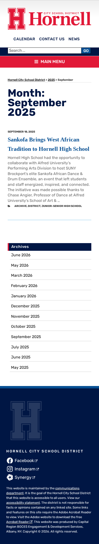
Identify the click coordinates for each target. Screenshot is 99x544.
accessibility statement (23, 502)
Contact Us (51, 39)
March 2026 (21, 275)
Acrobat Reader (17, 522)
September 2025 (26, 336)
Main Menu (53, 61)
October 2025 (23, 326)
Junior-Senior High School (62, 206)
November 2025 (25, 316)
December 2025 (25, 306)
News (74, 39)
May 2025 (20, 367)
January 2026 (23, 296)
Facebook (24, 460)
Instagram (25, 469)
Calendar (24, 39)
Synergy (23, 477)
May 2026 (20, 265)
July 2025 (20, 347)
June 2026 (21, 255)
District (34, 206)
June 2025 (21, 357)
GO (86, 50)
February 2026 (24, 285)
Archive (20, 206)
